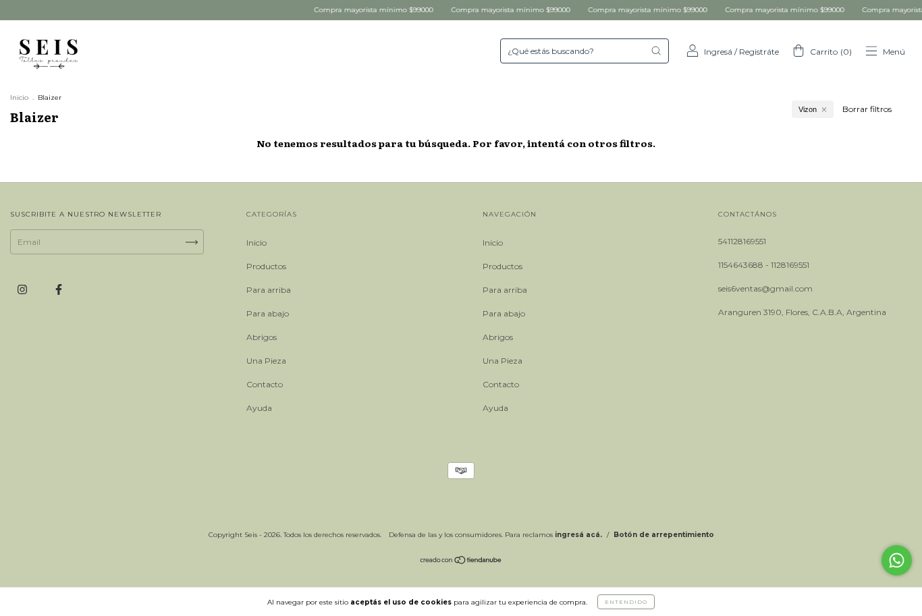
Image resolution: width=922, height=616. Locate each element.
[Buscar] (656, 50)
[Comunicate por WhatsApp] (897, 560)
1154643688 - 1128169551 (763, 265)
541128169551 (742, 241)
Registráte (759, 52)
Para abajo (267, 313)
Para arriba (268, 290)
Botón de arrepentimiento (664, 534)
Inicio (19, 97)
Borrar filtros (867, 109)
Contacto (264, 384)
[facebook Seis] (59, 289)
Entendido (626, 601)
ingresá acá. (578, 534)
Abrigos (261, 337)
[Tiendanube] (461, 562)
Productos (266, 266)
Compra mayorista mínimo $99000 (365, 9)
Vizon (807, 109)
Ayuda (259, 408)
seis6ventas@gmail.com (765, 288)
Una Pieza (266, 361)
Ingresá (718, 52)
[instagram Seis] (23, 289)
